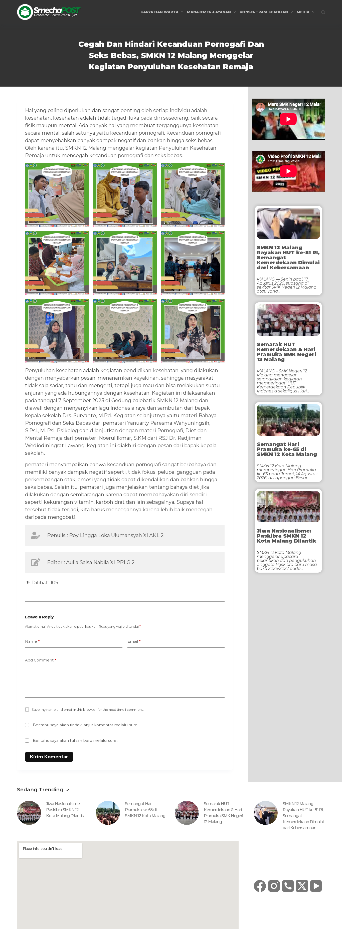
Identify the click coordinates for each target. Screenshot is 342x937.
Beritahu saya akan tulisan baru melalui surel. (75, 740)
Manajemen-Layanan (209, 12)
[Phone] (288, 886)
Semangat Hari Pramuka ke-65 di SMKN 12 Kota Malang (287, 449)
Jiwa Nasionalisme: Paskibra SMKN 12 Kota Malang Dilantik (286, 535)
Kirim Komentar (49, 757)
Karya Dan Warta (159, 12)
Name (32, 641)
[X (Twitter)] (302, 886)
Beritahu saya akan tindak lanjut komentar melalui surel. (86, 725)
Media (303, 12)
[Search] (323, 12)
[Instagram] (274, 886)
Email (134, 641)
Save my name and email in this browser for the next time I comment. (88, 710)
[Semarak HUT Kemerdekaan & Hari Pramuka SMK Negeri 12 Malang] (187, 813)
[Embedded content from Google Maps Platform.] (128, 885)
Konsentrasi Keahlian (264, 12)
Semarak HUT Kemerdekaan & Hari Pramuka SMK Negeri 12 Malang (286, 352)
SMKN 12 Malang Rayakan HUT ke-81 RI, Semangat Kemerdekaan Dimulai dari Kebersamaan (288, 257)
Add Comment (40, 660)
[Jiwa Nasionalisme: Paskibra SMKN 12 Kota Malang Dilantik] (29, 813)
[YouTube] (316, 886)
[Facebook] (260, 886)
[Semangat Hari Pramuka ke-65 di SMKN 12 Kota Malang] (108, 813)
